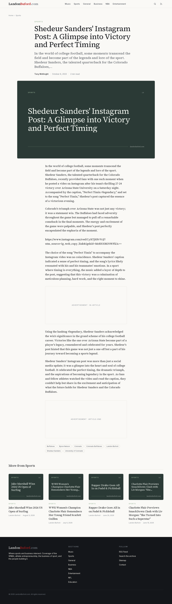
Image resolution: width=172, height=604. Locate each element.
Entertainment (119, 4)
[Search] (155, 4)
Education (72, 582)
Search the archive (127, 556)
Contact (122, 565)
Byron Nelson (64, 446)
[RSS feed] (161, 4)
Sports (77, 4)
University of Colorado (74, 451)
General (87, 4)
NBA (108, 4)
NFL (70, 577)
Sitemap (122, 560)
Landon (23, 547)
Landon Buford (112, 446)
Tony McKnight (41, 74)
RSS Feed (123, 552)
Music (68, 4)
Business (98, 4)
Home (11, 15)
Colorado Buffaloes (94, 446)
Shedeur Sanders (54, 451)
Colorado (78, 446)
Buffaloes (51, 446)
